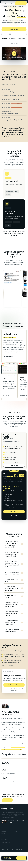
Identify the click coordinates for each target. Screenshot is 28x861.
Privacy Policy (4, 840)
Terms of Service (5, 842)
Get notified (7, 800)
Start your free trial (14, 685)
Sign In (12, 3)
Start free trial (21, 858)
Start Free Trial (20, 3)
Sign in (16, 829)
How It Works (15, 34)
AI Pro (2, 829)
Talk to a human (8, 356)
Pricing (3, 833)
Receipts (3, 831)
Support (17, 831)
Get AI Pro (13, 511)
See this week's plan (14, 240)
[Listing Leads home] (5, 3)
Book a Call (14, 516)
